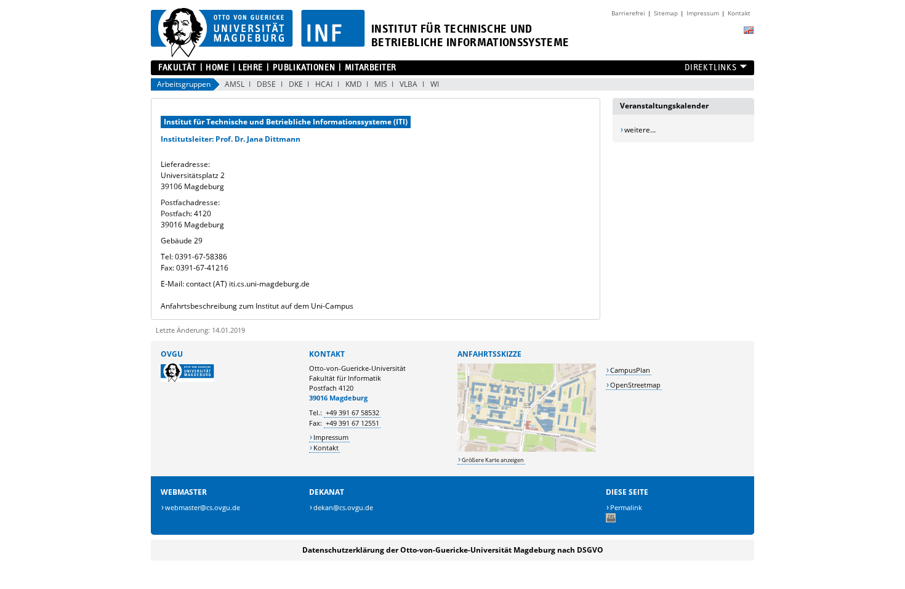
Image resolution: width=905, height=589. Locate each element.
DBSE (266, 84)
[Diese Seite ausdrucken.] (611, 519)
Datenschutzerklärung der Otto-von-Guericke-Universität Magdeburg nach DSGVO (452, 550)
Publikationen (304, 67)
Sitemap (666, 13)
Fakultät (177, 67)
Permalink (626, 507)
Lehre (250, 67)
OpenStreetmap (635, 384)
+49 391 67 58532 (352, 412)
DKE (296, 84)
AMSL (234, 84)
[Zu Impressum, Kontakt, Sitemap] (602, 8)
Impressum (702, 13)
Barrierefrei (628, 13)
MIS (380, 84)
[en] (748, 30)
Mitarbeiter (370, 67)
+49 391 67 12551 (352, 423)
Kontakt (739, 13)
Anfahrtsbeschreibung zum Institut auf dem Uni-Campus (257, 306)
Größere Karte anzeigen (493, 460)
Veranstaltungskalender (664, 105)
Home (217, 67)
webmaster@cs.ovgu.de (202, 507)
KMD (353, 84)
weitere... (640, 129)
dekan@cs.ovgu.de (343, 507)
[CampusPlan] (526, 448)
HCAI (323, 84)
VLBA (408, 84)
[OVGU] (187, 379)
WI (434, 84)
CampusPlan (630, 370)
